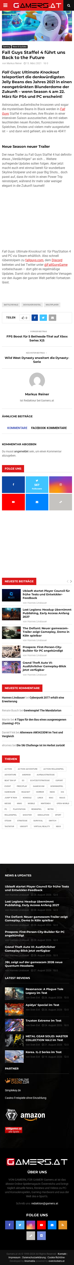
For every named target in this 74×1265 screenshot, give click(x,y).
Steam (8, 821)
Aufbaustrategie (46, 775)
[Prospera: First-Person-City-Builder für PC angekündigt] (11, 651)
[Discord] (41, 1235)
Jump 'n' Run (11, 798)
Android (26, 775)
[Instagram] (30, 1225)
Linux (40, 798)
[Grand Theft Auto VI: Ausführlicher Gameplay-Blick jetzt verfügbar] (11, 667)
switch (52, 821)
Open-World (63, 803)
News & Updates (20, 47)
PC (6, 809)
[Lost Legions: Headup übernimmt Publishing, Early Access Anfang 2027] (11, 614)
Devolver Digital (32, 305)
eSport (59, 780)
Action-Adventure (27, 769)
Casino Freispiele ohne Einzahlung (25, 1097)
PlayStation (19, 809)
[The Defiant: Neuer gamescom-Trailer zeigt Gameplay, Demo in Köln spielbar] (11, 632)
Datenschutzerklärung (34, 1257)
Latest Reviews (17, 978)
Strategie (22, 821)
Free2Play (22, 786)
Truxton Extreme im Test (43, 1020)
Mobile (31, 803)
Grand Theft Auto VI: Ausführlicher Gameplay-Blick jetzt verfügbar (44, 666)
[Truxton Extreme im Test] (14, 1025)
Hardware (10, 792)
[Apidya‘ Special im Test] (14, 1009)
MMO (19, 803)
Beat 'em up (10, 780)
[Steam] (30, 1235)
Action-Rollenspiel (53, 769)
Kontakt (62, 1254)
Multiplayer (52, 305)
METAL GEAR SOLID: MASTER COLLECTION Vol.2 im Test (47, 1038)
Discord (57, 260)
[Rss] (62, 1225)
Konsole (27, 798)
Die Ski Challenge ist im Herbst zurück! (41, 745)
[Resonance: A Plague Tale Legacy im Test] (14, 993)
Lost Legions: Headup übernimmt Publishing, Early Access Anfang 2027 (47, 613)
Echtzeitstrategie (40, 780)
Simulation (43, 815)
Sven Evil (35, 1009)
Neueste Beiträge (19, 581)
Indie (52, 792)
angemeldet (21, 451)
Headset (25, 792)
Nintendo (46, 803)
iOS (62, 792)
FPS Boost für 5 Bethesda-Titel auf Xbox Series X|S (37, 338)
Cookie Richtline (56, 1257)
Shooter (27, 815)
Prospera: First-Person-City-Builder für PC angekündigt (43, 648)
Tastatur (9, 826)
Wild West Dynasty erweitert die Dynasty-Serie (37, 360)
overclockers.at (57, 1261)
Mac (51, 798)
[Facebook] (9, 1225)
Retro (51, 809)
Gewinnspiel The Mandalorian (42, 710)
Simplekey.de (13, 1090)
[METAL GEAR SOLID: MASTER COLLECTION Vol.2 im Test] (14, 1040)
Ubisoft (24, 826)
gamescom (38, 786)
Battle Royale (11, 305)
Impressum (14, 1257)
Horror (40, 792)
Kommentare (17, 428)
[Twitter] (20, 1225)
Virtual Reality (42, 826)
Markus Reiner (14, 63)
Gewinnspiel (56, 786)
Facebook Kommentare (49, 428)
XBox (58, 826)
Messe (8, 803)
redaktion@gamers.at (44, 1203)
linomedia (29, 1261)
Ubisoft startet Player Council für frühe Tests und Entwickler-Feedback (46, 594)
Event (8, 786)
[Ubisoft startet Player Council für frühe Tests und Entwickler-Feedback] (11, 595)
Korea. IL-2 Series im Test (44, 1052)
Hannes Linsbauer (37, 603)
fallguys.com (34, 260)
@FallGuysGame (55, 265)
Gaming (6, 47)
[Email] (52, 1225)
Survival (38, 821)
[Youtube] (41, 1225)
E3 (23, 780)
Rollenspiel (11, 815)
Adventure (10, 775)
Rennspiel (36, 809)
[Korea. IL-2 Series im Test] (14, 1056)
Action (8, 769)
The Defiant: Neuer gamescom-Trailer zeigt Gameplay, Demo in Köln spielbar (46, 631)
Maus (62, 798)
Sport (58, 815)
